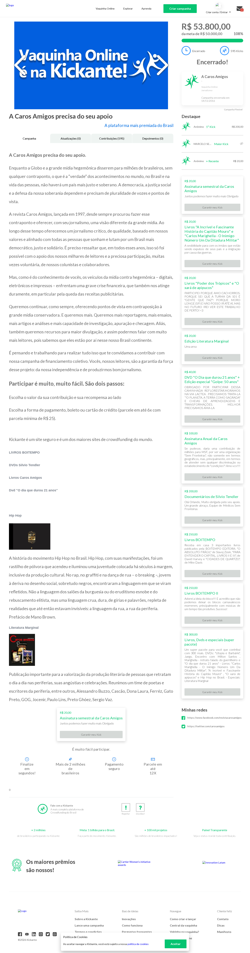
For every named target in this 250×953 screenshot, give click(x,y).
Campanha (29, 138)
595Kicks (237, 51)
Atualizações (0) (71, 138)
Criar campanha (180, 8)
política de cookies (138, 944)
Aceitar (176, 944)
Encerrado (198, 51)
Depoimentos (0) (152, 138)
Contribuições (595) (111, 138)
